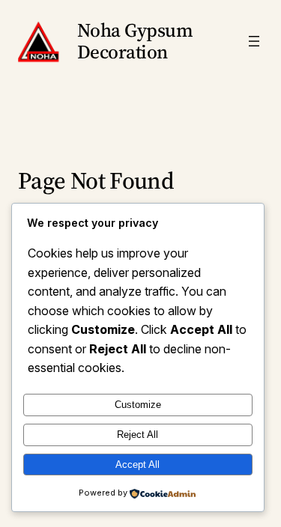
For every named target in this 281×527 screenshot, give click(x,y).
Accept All (137, 464)
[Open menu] (254, 41)
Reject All (137, 434)
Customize (138, 404)
